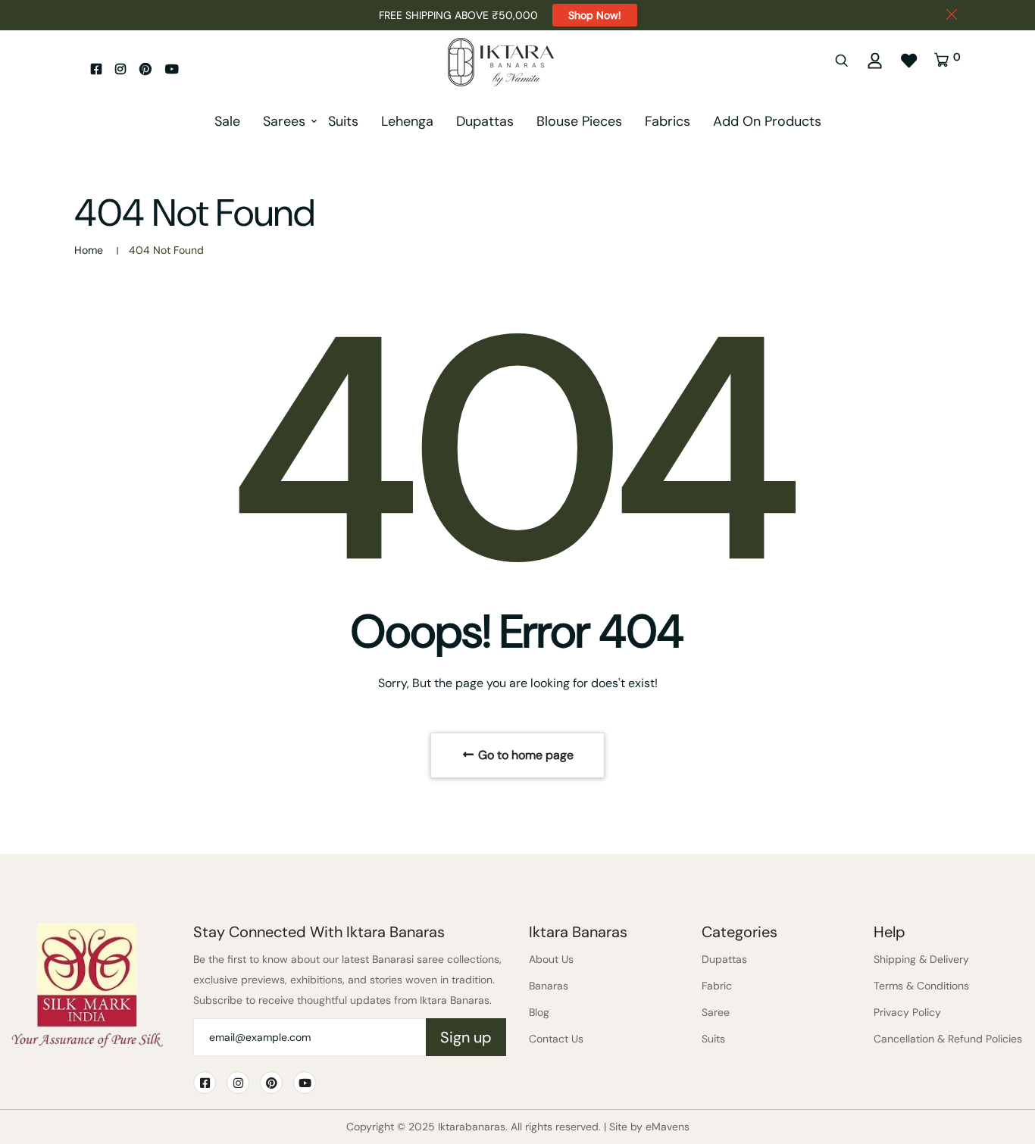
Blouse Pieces (579, 121)
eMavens (667, 1126)
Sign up (466, 1037)
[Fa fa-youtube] (172, 69)
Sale (227, 121)
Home (88, 250)
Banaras (548, 985)
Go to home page (524, 755)
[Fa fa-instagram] (120, 69)
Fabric (717, 985)
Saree (716, 1012)
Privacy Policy (907, 1012)
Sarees (284, 121)
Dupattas (485, 121)
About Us (551, 959)
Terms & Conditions (921, 985)
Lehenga (407, 121)
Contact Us (556, 1039)
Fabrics (667, 121)
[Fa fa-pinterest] (145, 69)
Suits (343, 121)
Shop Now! (594, 15)
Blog (539, 1012)
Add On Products (767, 121)
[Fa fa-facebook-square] (96, 69)
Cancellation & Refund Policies (948, 1039)
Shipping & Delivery (921, 959)
